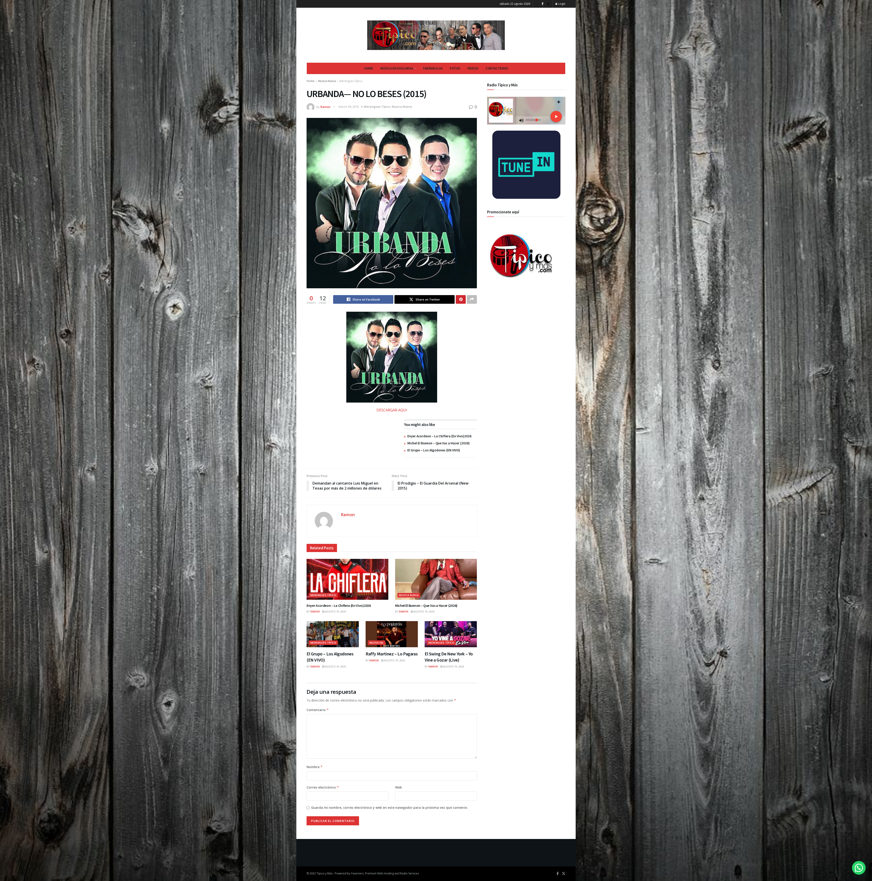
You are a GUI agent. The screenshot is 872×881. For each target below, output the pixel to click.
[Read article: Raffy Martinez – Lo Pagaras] (392, 634)
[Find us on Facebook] (542, 4)
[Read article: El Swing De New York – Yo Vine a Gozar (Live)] (451, 634)
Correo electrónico (323, 787)
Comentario (318, 710)
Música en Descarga (396, 68)
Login (561, 4)
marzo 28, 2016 (348, 107)
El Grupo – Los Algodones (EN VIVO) (433, 450)
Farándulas (433, 68)
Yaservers (357, 873)
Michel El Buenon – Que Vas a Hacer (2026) (438, 443)
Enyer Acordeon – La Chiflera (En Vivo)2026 (439, 436)
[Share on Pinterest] (461, 299)
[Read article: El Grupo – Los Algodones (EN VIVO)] (333, 634)
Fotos (455, 68)
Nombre (315, 767)
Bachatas (376, 642)
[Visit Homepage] (436, 35)
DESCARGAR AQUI (392, 410)
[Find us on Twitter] (548, 4)
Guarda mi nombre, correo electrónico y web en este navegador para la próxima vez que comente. (389, 807)
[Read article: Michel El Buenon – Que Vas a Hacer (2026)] (436, 579)
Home (368, 68)
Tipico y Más (324, 873)
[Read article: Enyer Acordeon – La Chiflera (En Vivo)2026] (347, 579)
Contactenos (497, 68)
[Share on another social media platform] (472, 299)
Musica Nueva (327, 81)
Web (398, 787)
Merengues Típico (350, 81)
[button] (859, 868)
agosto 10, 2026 (335, 611)
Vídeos (472, 68)
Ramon (325, 107)
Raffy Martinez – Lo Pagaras (392, 654)
